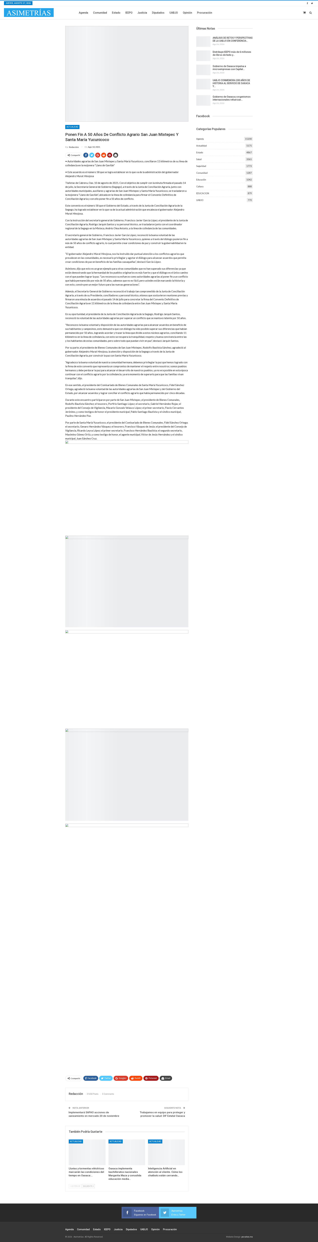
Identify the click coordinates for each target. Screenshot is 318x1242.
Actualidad (72, 127)
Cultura (199, 186)
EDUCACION (202, 193)
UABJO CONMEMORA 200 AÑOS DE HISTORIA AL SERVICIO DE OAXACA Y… (231, 83)
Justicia (142, 12)
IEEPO (128, 12)
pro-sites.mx (247, 1237)
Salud (199, 159)
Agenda (83, 12)
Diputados (158, 12)
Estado (116, 12)
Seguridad (201, 166)
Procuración (204, 12)
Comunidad (100, 12)
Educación (201, 179)
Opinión (187, 12)
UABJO (173, 12)
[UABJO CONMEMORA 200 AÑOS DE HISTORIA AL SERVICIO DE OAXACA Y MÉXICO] (203, 84)
